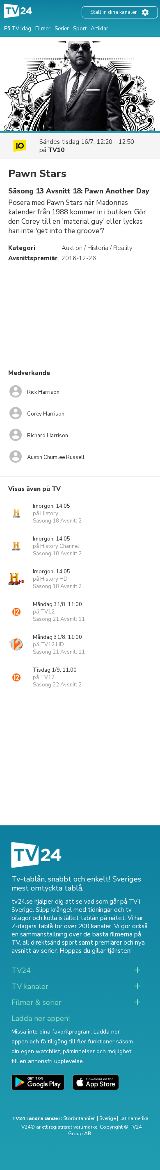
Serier (62, 28)
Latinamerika (134, 1118)
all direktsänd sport (50, 942)
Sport (80, 28)
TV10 (56, 150)
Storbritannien (79, 1118)
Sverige (107, 1118)
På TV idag (17, 28)
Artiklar (99, 28)
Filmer (42, 28)
